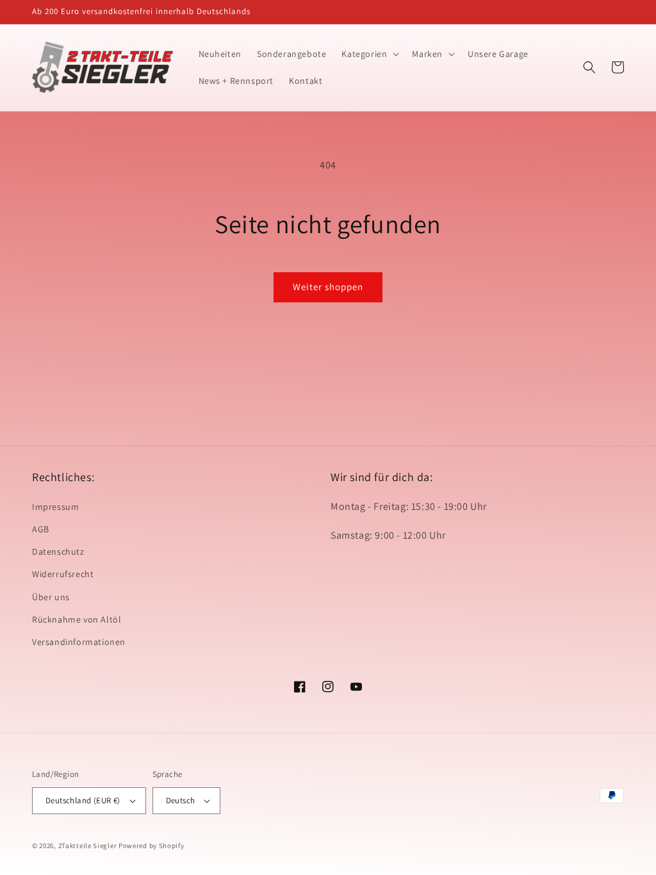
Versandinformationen (79, 642)
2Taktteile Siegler (87, 845)
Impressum (55, 506)
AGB (40, 529)
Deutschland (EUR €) (82, 800)
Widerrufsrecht (63, 574)
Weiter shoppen (328, 287)
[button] (369, 53)
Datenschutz (58, 551)
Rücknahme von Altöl (76, 619)
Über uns (51, 597)
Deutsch (180, 800)
